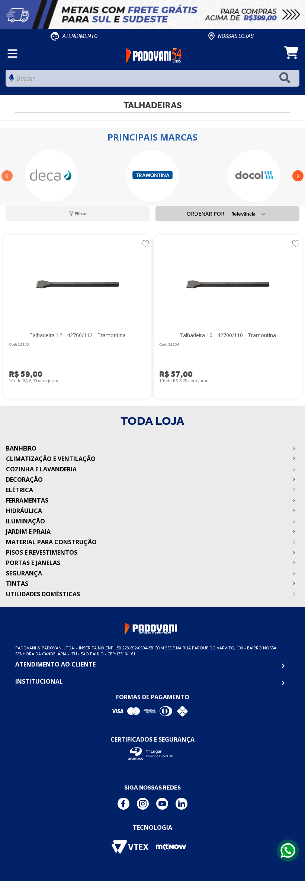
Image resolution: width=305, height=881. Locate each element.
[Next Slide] (298, 175)
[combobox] (152, 80)
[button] (74, 214)
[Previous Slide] (7, 175)
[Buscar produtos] (286, 78)
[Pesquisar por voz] (11, 80)
